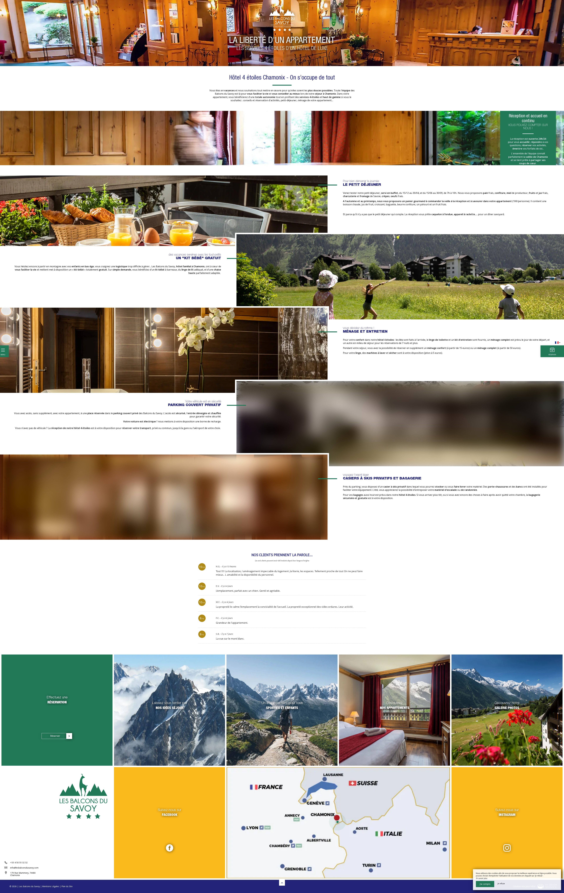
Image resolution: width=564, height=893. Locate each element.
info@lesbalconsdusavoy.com (24, 867)
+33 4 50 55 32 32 (18, 862)
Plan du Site (67, 886)
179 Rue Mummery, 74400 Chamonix (23, 874)
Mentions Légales (50, 886)
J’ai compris (485, 884)
